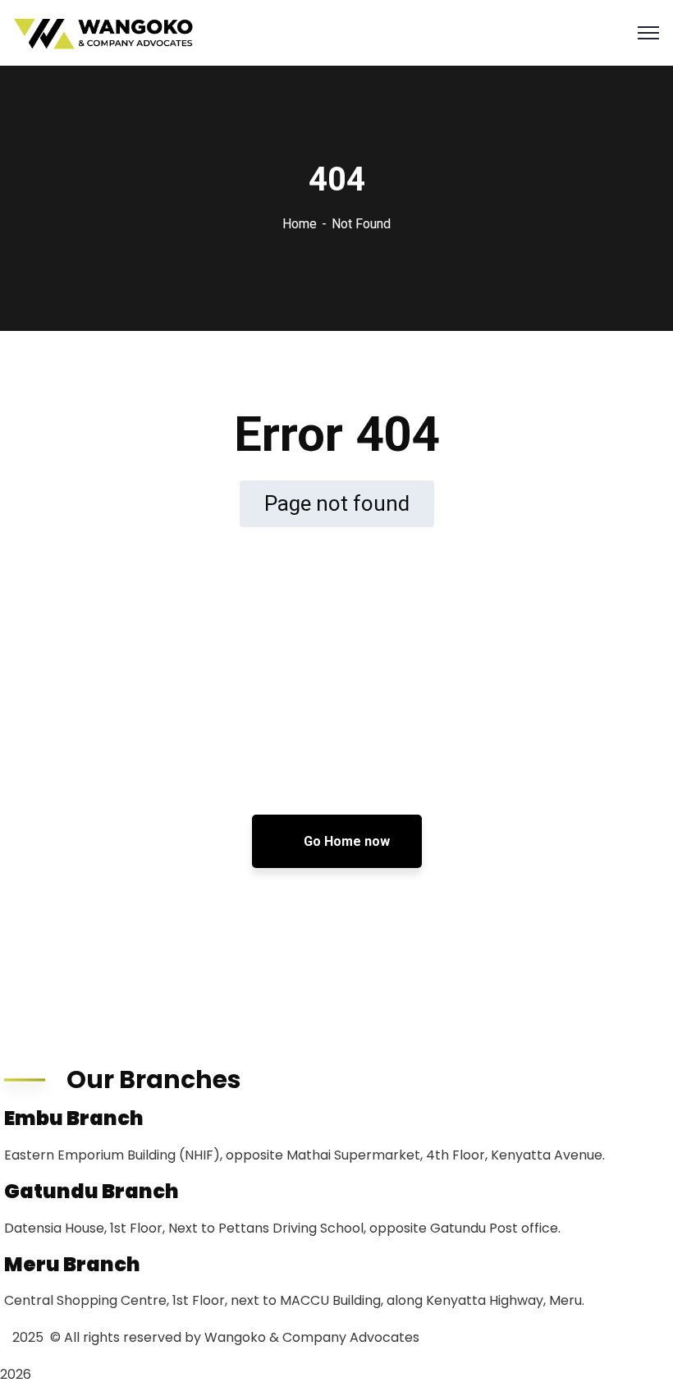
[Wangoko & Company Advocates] (104, 33)
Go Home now (345, 841)
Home (299, 224)
